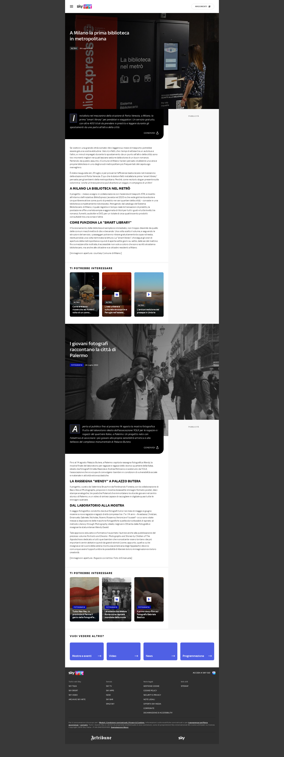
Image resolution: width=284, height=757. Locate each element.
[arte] (86, 6)
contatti (84, 725)
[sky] (181, 738)
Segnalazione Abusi (120, 727)
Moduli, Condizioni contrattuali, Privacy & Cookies (122, 723)
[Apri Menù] (73, 6)
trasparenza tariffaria (198, 723)
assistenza (73, 725)
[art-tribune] (101, 738)
